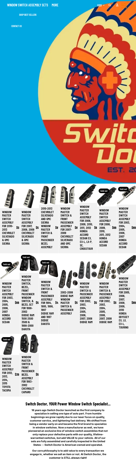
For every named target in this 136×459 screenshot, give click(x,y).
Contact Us (16, 26)
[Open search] (110, 5)
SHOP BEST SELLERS (27, 14)
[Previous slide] (2, 198)
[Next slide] (16, 198)
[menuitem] (55, 5)
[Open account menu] (117, 5)
